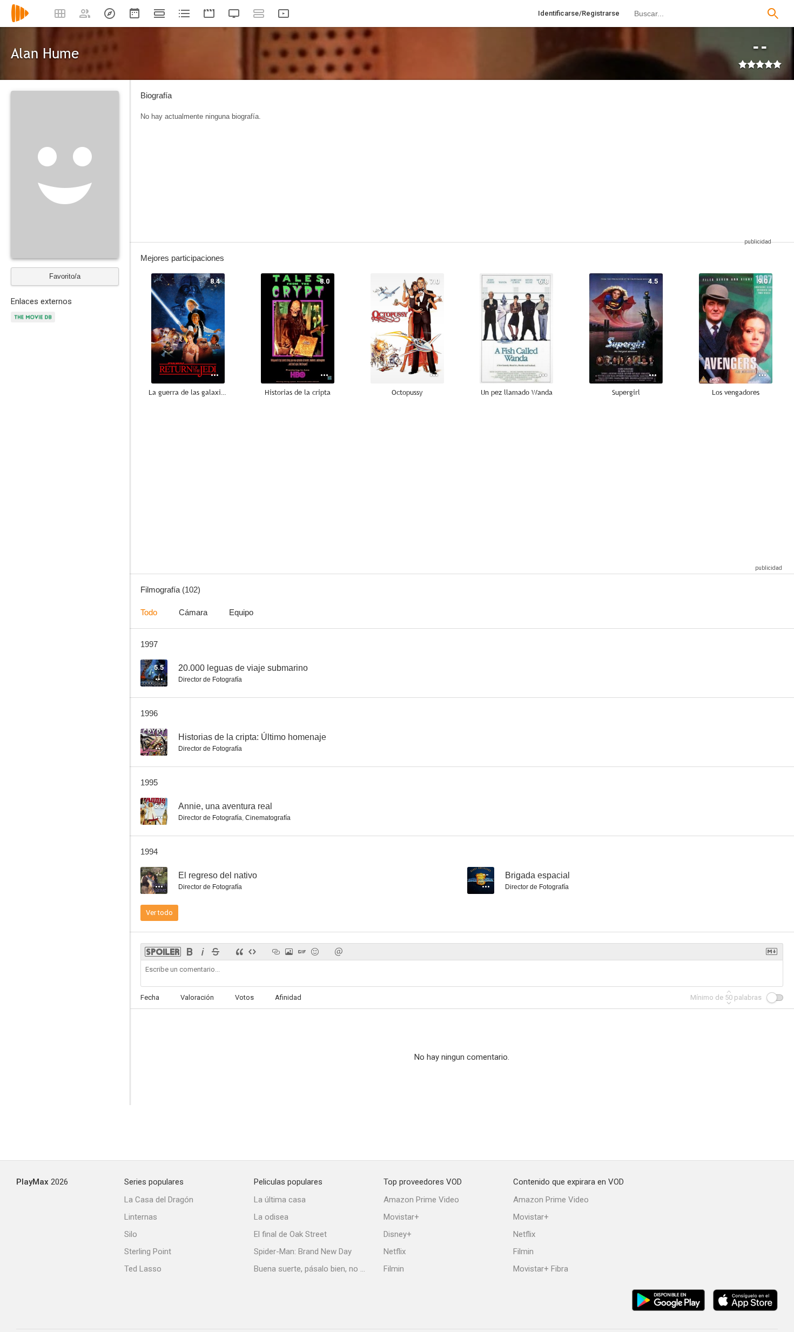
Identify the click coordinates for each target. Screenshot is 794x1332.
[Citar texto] (239, 951)
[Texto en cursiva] (202, 951)
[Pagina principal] (20, 20)
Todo (148, 612)
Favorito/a (64, 276)
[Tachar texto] (215, 951)
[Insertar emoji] (314, 951)
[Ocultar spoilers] (163, 951)
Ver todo (159, 913)
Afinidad (288, 997)
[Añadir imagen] (288, 951)
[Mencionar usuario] (338, 951)
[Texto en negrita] (189, 951)
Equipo (241, 612)
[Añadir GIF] (301, 951)
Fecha (149, 997)
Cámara (193, 612)
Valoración (197, 997)
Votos (244, 997)
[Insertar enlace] (276, 951)
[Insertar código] (252, 951)
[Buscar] (773, 13)
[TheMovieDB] (34, 323)
